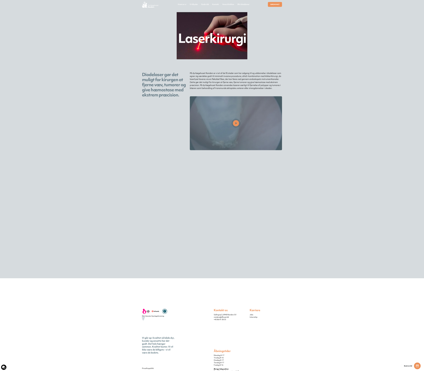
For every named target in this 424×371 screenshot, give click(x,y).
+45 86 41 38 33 (220, 319)
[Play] (236, 123)
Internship (253, 317)
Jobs (251, 315)
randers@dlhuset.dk (221, 317)
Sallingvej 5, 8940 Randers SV (225, 315)
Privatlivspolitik (148, 368)
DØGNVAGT (275, 4)
